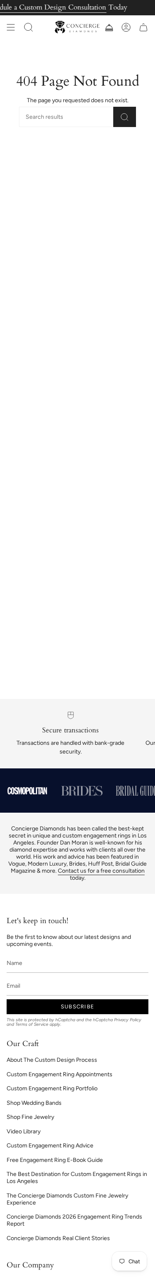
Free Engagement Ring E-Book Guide (55, 1160)
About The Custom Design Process (52, 1059)
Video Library (24, 1131)
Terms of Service (31, 1024)
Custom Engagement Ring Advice (50, 1145)
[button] (28, 27)
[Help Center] (109, 27)
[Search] (124, 117)
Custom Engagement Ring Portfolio (52, 1088)
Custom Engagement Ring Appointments (59, 1074)
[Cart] (143, 27)
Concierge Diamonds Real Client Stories (58, 1238)
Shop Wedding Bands (34, 1102)
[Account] (126, 27)
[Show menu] (11, 27)
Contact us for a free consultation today (101, 874)
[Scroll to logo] (27, 791)
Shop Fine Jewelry (30, 1117)
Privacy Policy (127, 1019)
